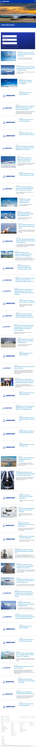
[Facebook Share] (3, 720)
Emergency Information (5, 728)
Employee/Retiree (4, 727)
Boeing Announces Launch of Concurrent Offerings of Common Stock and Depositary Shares (25, 616)
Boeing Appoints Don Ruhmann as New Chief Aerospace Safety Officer (24, 267)
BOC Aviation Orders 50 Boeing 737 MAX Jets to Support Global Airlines (24, 159)
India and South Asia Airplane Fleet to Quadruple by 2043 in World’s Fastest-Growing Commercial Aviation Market (24, 328)
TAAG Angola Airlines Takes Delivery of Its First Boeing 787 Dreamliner (26, 341)
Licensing (21, 728)
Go (4, 46)
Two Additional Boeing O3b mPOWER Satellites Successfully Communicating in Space (25, 473)
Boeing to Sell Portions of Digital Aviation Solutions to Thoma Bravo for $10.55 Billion (25, 107)
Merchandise (3, 729)
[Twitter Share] (6, 720)
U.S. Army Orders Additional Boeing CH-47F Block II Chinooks (27, 510)
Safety (12, 729)
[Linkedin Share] (5, 720)
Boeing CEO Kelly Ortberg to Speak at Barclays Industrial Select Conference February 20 (25, 315)
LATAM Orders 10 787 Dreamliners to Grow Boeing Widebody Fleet (26, 604)
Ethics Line (21, 727)
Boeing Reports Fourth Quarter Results (25, 354)
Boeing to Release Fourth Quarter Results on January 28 (27, 419)
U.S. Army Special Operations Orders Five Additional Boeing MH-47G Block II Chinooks (24, 188)
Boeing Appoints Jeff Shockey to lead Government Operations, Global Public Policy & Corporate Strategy (23, 292)
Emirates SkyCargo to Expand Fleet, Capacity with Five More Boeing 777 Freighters (25, 654)
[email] (2, 720)
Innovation (12, 730)
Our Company (13, 735)
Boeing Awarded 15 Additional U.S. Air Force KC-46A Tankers (26, 524)
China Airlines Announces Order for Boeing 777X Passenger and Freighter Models (25, 68)
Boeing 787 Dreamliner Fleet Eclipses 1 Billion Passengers (25, 82)
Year (3, 34)
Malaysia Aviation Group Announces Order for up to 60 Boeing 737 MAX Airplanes (23, 254)
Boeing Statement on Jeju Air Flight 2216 (26, 445)
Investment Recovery (23, 729)
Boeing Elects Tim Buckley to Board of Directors (27, 537)
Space (12, 727)
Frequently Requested (23, 730)
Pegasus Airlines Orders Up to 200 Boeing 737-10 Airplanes (26, 459)
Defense (12, 726)
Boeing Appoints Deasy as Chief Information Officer (26, 431)
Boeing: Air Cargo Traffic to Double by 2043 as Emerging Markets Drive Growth (25, 566)
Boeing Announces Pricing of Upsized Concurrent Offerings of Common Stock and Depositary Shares (24, 594)
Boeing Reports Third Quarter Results (25, 627)
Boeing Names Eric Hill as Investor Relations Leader (26, 174)
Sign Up (3, 738)
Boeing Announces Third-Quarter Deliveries (26, 704)
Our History (3, 731)
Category (3, 37)
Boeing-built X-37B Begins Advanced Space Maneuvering (25, 692)
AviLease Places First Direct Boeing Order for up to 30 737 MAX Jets (26, 54)
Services (12, 728)
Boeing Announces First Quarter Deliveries (26, 120)
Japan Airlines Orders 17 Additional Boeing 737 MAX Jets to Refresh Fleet (25, 214)
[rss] (10, 720)
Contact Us (21, 731)
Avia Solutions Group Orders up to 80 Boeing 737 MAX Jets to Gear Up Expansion (25, 580)
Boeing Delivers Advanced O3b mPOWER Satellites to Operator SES (24, 551)
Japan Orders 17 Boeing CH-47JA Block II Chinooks (27, 301)
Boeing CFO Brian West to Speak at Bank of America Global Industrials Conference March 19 (25, 279)
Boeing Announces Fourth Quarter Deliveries (26, 393)
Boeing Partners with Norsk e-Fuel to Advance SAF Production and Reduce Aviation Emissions (24, 381)
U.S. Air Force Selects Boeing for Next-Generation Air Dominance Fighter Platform (25, 240)
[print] (8, 720)
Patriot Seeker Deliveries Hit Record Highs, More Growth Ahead (26, 226)
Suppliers (3, 730)
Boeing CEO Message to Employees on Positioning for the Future (26, 680)
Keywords (3, 41)
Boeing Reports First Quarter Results (25, 93)
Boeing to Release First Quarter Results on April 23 (27, 133)
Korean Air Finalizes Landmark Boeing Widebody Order (25, 200)
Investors (3, 726)
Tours (20, 726)
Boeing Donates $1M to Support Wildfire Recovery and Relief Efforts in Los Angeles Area (25, 407)
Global (12, 731)
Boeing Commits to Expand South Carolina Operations (26, 496)
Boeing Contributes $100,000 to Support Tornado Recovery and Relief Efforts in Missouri (25, 148)
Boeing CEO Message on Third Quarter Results (26, 640)
